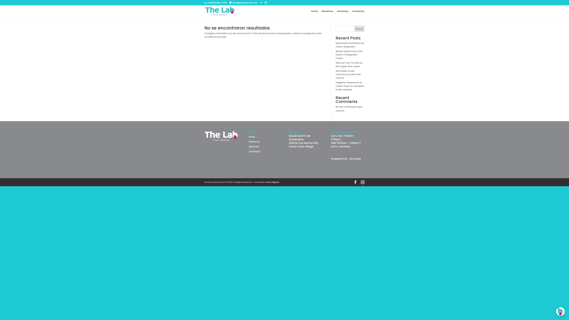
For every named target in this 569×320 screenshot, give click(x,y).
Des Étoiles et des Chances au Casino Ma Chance (348, 74)
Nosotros (327, 11)
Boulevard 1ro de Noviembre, (299, 137)
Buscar (359, 28)
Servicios (342, 11)
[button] (560, 311)
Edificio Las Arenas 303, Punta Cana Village (304, 144)
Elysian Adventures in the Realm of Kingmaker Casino (349, 55)
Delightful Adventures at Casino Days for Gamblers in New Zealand (350, 86)
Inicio (314, 11)
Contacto (358, 11)
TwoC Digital (272, 182)
